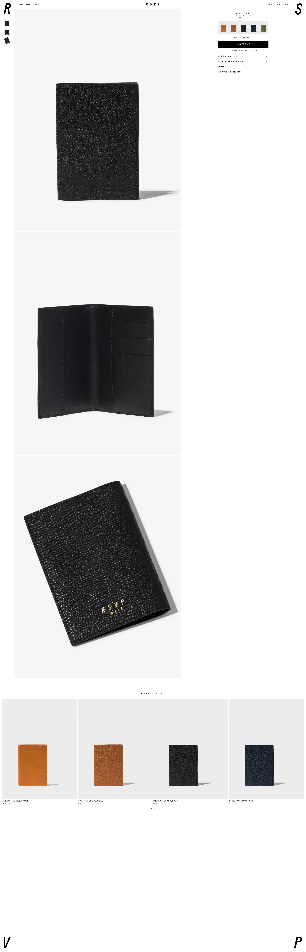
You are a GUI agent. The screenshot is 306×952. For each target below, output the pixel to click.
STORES (36, 4)
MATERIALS (223, 66)
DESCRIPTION (224, 56)
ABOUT (28, 4)
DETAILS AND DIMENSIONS (230, 61)
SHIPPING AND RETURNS (229, 71)
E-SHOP (20, 4)
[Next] (303, 753)
